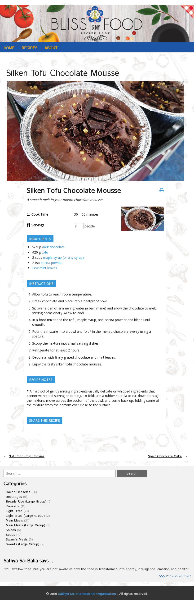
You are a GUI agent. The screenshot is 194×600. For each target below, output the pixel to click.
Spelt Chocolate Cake (165, 456)
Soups (10, 534)
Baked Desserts (18, 492)
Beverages (14, 496)
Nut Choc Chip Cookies (26, 456)
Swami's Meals (17, 539)
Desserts (13, 506)
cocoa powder (52, 262)
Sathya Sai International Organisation (87, 593)
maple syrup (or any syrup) (63, 257)
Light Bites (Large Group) (25, 515)
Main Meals (14, 520)
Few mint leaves (44, 268)
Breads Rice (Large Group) (26, 501)
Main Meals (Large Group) (25, 525)
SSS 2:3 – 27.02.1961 (174, 576)
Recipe (29, 59)
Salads (11, 530)
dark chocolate (53, 247)
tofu (45, 252)
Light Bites (14, 511)
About (51, 48)
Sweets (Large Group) (22, 544)
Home (9, 48)
